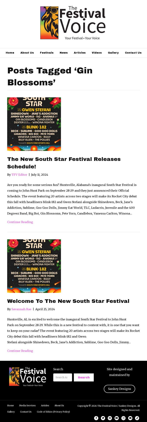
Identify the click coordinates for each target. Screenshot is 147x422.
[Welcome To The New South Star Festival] (34, 266)
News (64, 52)
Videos (97, 52)
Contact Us (133, 52)
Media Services (27, 405)
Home (10, 52)
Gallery (113, 52)
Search (58, 369)
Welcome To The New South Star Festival (68, 301)
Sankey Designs (119, 389)
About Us (27, 52)
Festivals (46, 52)
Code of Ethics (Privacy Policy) (53, 411)
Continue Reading (20, 222)
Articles (80, 52)
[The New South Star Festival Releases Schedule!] (34, 124)
